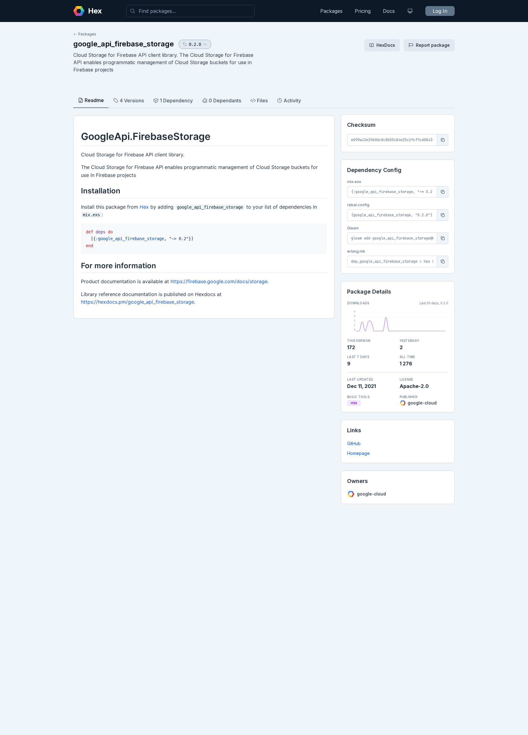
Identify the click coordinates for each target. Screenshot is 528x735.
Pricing (363, 11)
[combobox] (190, 11)
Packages (331, 11)
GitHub (354, 443)
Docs (389, 11)
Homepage (358, 453)
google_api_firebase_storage (123, 43)
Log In (440, 11)
